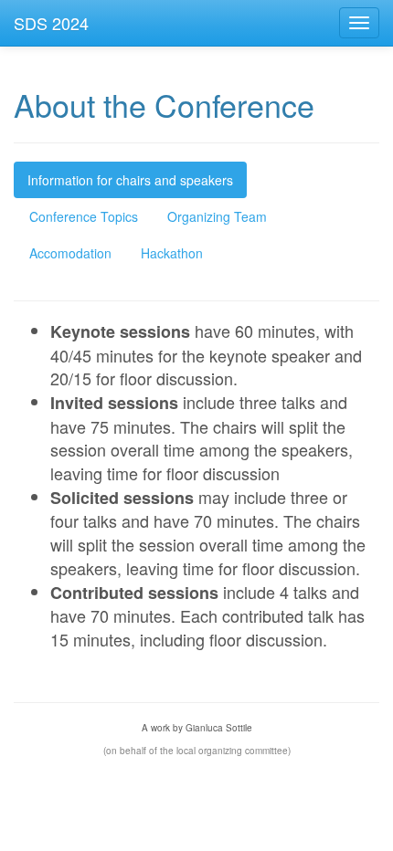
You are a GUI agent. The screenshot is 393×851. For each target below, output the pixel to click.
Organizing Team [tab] (217, 216)
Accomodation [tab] (70, 253)
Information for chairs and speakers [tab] (130, 180)
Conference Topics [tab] (83, 216)
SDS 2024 (51, 23)
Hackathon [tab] (172, 253)
